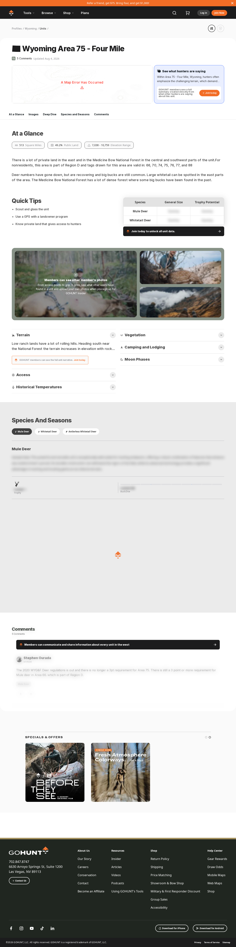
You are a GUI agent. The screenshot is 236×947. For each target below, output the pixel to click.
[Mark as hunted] (220, 28)
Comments (101, 114)
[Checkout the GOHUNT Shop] (187, 13)
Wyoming (31, 28)
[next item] (208, 898)
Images (34, 114)
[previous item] (201, 898)
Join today (211, 92)
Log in (203, 12)
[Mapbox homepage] (21, 100)
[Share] (211, 28)
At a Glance (16, 114)
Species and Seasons (75, 114)
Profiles (17, 28)
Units (43, 28)
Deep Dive (49, 114)
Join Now (219, 12)
